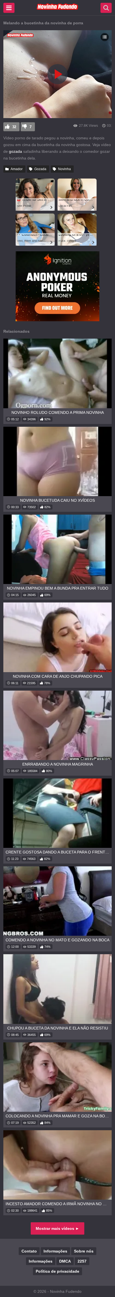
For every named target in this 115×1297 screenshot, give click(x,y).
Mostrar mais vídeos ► (57, 1228)
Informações (55, 1251)
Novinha (64, 169)
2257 (82, 1261)
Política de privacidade (57, 1271)
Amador (17, 169)
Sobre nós (84, 1251)
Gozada (40, 169)
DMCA (65, 1261)
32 (14, 127)
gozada (15, 151)
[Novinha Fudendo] (57, 8)
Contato (29, 1251)
